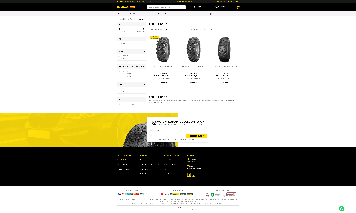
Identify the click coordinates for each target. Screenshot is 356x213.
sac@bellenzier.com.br (194, 168)
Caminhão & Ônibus (161, 14)
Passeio (121, 14)
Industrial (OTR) (208, 14)
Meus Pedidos (168, 160)
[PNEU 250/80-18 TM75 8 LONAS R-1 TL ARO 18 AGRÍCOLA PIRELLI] (163, 49)
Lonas (223, 14)
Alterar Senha (168, 169)
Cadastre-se (201, 8)
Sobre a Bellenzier (122, 164)
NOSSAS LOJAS (121, 160)
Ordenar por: (194, 29)
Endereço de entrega (170, 164)
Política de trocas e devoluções (149, 164)
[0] (238, 7)
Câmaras (234, 14)
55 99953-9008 (222, 8)
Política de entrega (145, 169)
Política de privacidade (188, 139)
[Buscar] (184, 7)
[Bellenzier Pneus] (126, 7)
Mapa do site (220, 203)
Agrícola (177, 14)
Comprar (163, 82)
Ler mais (151, 105)
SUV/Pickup (134, 14)
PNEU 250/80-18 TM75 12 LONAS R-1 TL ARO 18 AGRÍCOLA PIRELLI (193, 67)
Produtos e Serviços (123, 169)
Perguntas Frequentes (146, 160)
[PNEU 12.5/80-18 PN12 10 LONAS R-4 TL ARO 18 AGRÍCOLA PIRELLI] (224, 49)
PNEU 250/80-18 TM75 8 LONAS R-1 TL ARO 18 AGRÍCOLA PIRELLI (163, 67)
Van (146, 14)
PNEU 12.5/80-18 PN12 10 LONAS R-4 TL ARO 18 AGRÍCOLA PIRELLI (224, 67)
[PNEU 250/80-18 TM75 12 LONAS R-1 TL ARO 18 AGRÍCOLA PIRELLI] (193, 49)
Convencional (191, 14)
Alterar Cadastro (169, 174)
